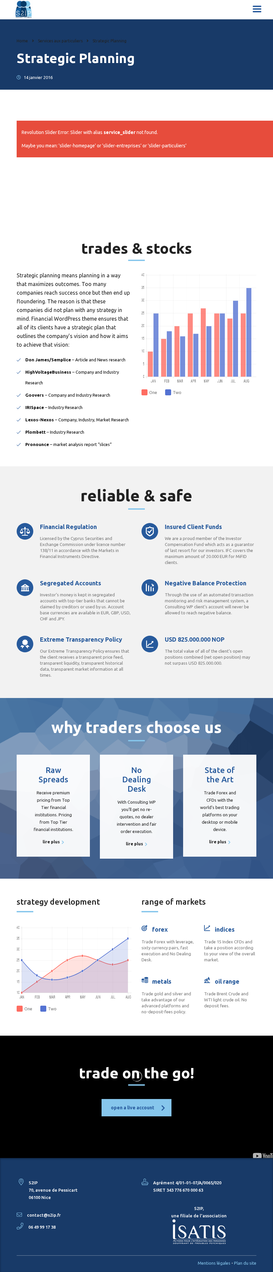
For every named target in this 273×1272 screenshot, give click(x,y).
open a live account (132, 1107)
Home (22, 41)
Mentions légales (214, 1263)
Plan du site (245, 1263)
